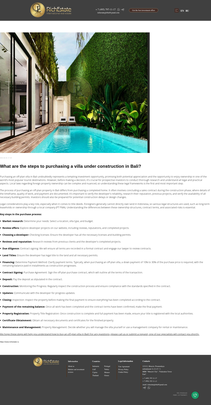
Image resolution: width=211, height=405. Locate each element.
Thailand (95, 375)
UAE (94, 369)
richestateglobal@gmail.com (108, 12)
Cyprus (94, 372)
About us (71, 366)
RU (187, 10)
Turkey (106, 369)
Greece (106, 375)
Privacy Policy (123, 369)
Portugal (107, 366)
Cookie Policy (123, 372)
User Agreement (124, 366)
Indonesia (95, 366)
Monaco (107, 372)
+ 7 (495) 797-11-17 (106, 9)
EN (182, 10)
